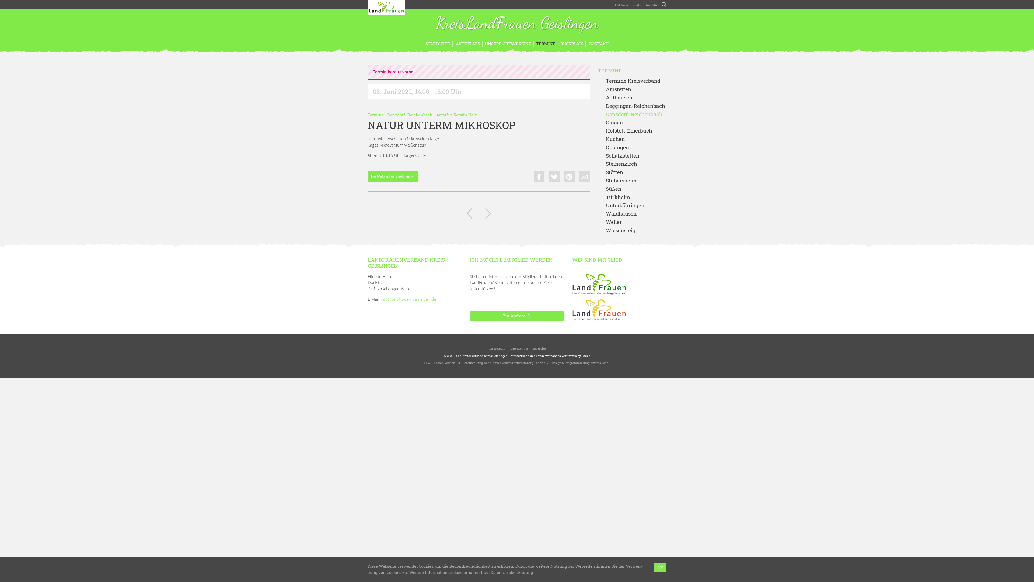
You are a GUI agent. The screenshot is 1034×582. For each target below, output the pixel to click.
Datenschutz (519, 349)
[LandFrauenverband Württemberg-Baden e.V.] (599, 283)
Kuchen (615, 139)
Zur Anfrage (515, 315)
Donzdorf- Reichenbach (409, 114)
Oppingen (617, 147)
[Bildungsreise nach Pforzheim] (488, 214)
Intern (637, 4)
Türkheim (618, 197)
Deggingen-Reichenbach (635, 106)
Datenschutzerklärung (512, 572)
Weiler (614, 222)
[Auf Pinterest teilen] (569, 176)
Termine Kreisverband (633, 81)
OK (660, 567)
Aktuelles (467, 43)
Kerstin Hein (465, 114)
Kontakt (651, 4)
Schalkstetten (622, 156)
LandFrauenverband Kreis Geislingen (481, 356)
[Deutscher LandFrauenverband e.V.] (599, 309)
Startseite (621, 4)
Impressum (496, 349)
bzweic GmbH (600, 363)
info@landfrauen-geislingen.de (408, 299)
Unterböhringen (625, 205)
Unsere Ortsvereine (508, 43)
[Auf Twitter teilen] (554, 176)
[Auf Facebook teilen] (539, 176)
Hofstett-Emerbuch (629, 131)
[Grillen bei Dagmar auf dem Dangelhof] (469, 214)
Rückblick (571, 43)
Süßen (613, 189)
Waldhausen (621, 214)
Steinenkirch (621, 164)
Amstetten (618, 89)
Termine (546, 43)
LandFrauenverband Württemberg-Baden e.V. (516, 363)
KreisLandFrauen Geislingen (517, 24)
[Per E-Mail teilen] (584, 176)
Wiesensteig (620, 230)
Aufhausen (619, 98)
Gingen (614, 122)
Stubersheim (621, 181)
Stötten (614, 172)
